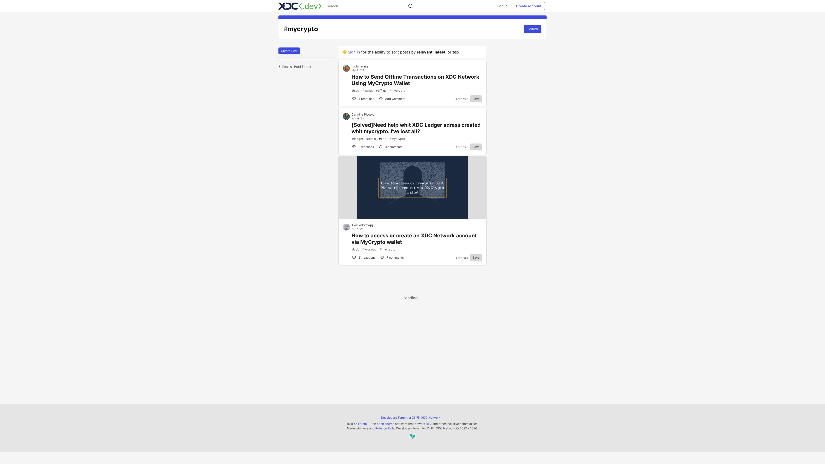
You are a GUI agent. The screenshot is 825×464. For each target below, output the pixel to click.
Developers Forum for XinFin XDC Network (410, 417)
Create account (528, 6)
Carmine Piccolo (362, 114)
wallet (368, 90)
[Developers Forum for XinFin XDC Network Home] (299, 6)
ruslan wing (359, 66)
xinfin (371, 138)
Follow (532, 29)
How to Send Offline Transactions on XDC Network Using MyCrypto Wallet (415, 80)
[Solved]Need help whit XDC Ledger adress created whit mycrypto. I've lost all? (416, 128)
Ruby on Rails (384, 428)
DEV (429, 424)
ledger (357, 138)
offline (381, 90)
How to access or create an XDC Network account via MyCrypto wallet (414, 238)
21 (366, 257)
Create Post (289, 51)
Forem (362, 424)
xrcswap (370, 249)
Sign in (354, 52)
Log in (502, 6)
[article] (412, 217)
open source (385, 424)
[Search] (410, 6)
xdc (355, 90)
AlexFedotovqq (362, 225)
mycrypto (397, 90)
